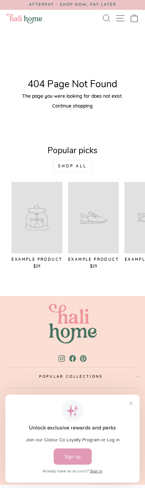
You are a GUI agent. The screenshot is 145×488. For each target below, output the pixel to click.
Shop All (72, 165)
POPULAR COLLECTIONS (71, 376)
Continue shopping (72, 106)
